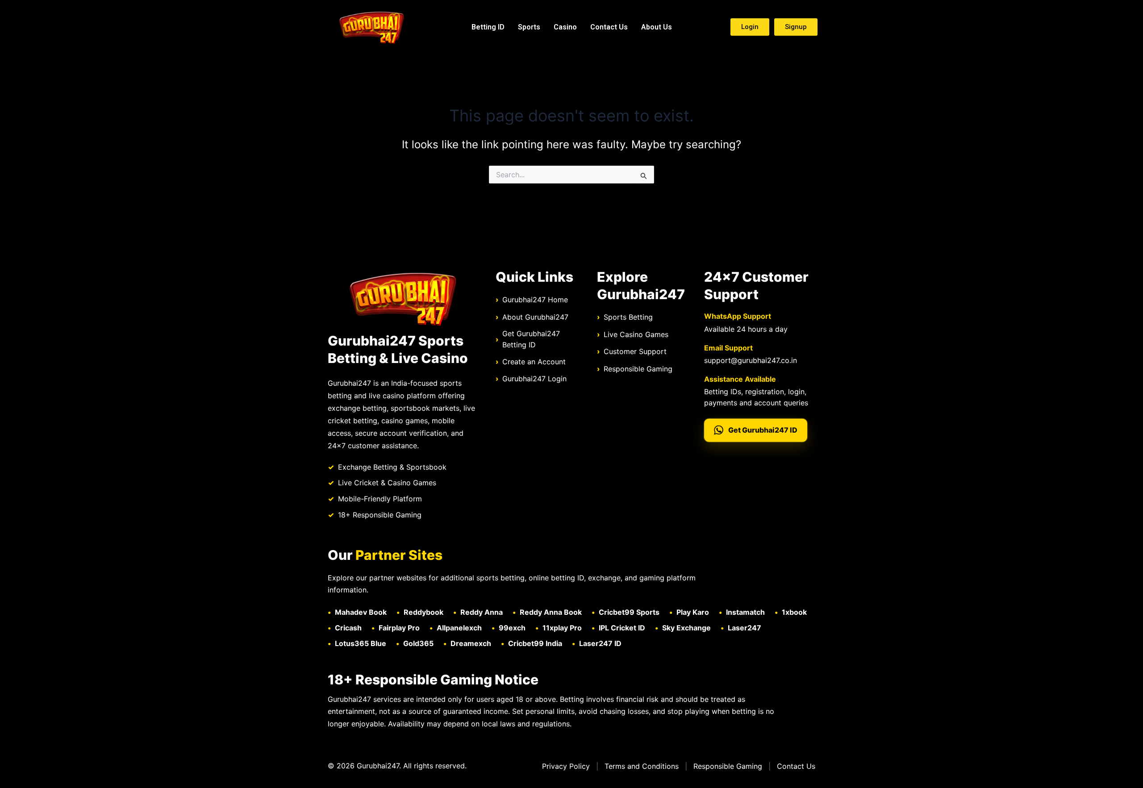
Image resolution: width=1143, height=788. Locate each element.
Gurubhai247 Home (535, 299)
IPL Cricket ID (622, 627)
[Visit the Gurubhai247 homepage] (403, 298)
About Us (656, 27)
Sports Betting (628, 317)
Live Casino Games (636, 334)
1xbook (794, 612)
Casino (565, 27)
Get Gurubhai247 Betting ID (531, 339)
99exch (512, 627)
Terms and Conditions (642, 766)
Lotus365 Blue (360, 643)
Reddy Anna (481, 612)
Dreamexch (471, 643)
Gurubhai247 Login (534, 378)
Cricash (348, 627)
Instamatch (745, 612)
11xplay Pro (562, 627)
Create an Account (534, 361)
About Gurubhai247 (535, 317)
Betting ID (488, 27)
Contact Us (609, 27)
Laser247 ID (600, 643)
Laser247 (744, 627)
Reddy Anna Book (551, 612)
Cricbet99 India (535, 643)
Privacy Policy (566, 766)
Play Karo (692, 612)
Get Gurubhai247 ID (762, 429)
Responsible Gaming (638, 368)
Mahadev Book (361, 612)
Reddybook (423, 612)
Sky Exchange (686, 627)
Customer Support (635, 351)
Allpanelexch (459, 627)
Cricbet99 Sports (629, 612)
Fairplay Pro (399, 627)
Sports (529, 27)
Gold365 (418, 643)
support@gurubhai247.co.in (750, 360)
